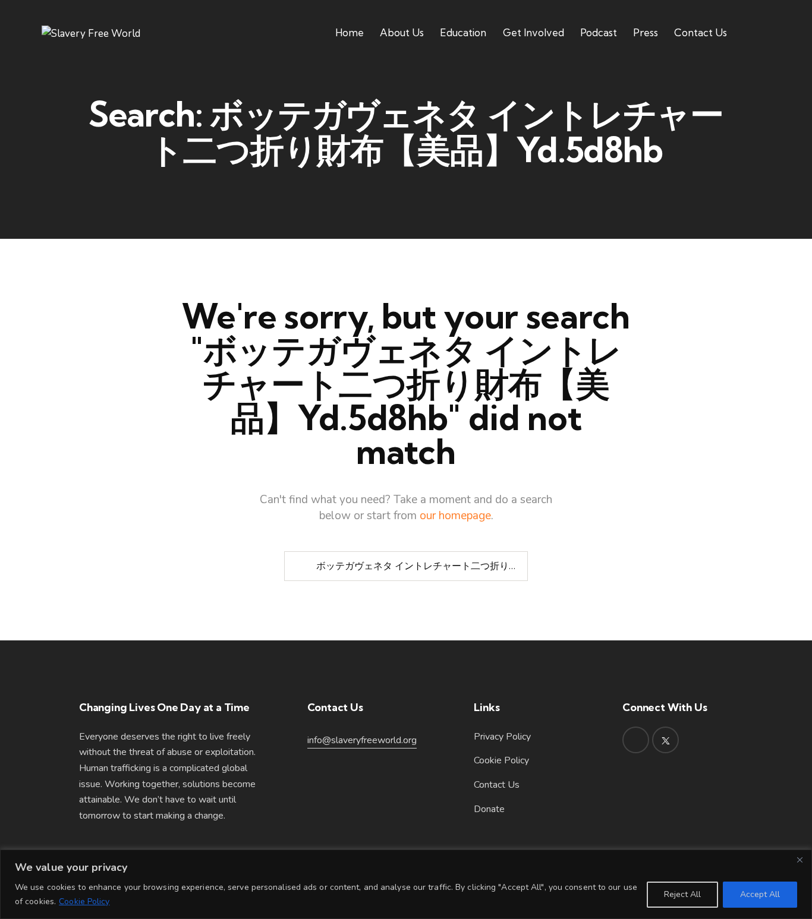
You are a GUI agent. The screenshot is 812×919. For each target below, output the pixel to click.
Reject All (682, 894)
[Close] (799, 859)
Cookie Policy (84, 901)
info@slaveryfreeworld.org (362, 740)
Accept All (760, 894)
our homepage (455, 515)
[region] (406, 884)
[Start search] (298, 566)
